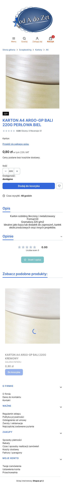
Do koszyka (14, 372)
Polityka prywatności (13, 417)
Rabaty (6, 443)
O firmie (7, 394)
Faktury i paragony (12, 452)
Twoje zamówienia (12, 466)
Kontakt (6, 400)
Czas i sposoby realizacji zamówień (21, 446)
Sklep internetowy (29, 481)
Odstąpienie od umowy (14, 420)
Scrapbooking (25, 50)
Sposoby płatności (12, 440)
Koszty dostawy (11, 449)
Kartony (38, 50)
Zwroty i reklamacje (13, 423)
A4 (47, 50)
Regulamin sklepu (12, 413)
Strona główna (9, 50)
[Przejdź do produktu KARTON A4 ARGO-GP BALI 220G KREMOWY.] (32, 316)
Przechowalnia (10, 472)
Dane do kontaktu (12, 397)
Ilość (5, 165)
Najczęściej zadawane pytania (18, 426)
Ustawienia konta (11, 469)
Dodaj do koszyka (29, 186)
